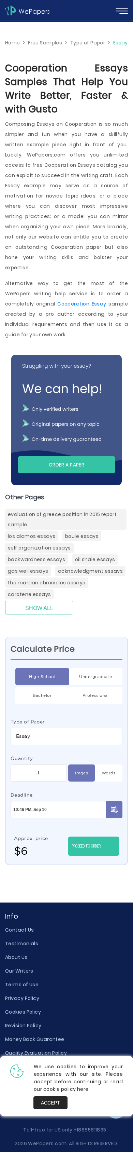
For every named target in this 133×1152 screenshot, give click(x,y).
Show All (39, 608)
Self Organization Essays (39, 547)
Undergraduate (95, 676)
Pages (81, 773)
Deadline (22, 795)
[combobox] (66, 736)
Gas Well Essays (28, 571)
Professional (96, 695)
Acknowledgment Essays (90, 571)
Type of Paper (28, 721)
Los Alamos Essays (31, 536)
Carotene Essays (29, 594)
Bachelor (42, 695)
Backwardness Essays (36, 559)
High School (42, 676)
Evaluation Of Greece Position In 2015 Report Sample (62, 519)
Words (109, 773)
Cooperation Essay (81, 303)
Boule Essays (82, 536)
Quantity (22, 758)
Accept (50, 1103)
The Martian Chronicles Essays (47, 582)
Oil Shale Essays (95, 559)
